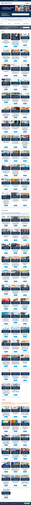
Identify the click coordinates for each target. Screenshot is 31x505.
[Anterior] (2, 8)
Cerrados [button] (15, 26)
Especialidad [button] (7, 28)
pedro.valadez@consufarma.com (13, 503)
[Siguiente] (28, 8)
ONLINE (6, 46)
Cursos (19, 503)
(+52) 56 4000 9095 (6, 503)
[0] (25, 3)
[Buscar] (28, 14)
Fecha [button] (6, 26)
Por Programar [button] (11, 26)
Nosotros (22, 503)
